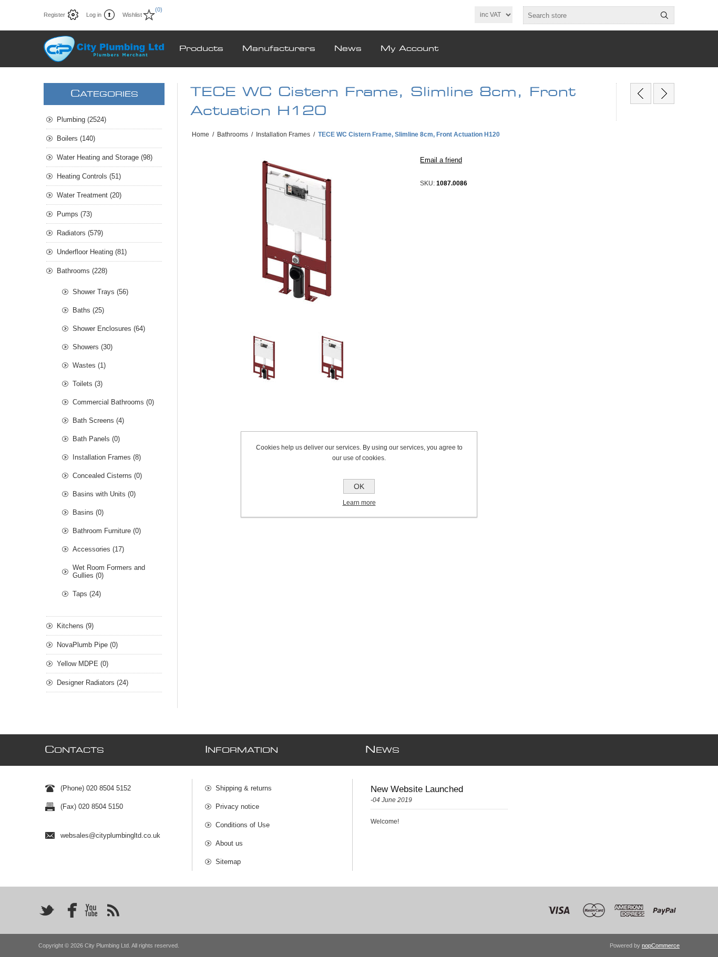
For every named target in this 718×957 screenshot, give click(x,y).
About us (229, 843)
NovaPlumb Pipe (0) (87, 645)
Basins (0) (88, 512)
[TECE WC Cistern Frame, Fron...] (640, 93)
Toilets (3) (87, 384)
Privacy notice (237, 806)
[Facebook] (68, 910)
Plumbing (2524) (81, 119)
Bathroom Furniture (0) (107, 531)
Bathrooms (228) (82, 271)
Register (54, 15)
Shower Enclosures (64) (109, 328)
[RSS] (113, 910)
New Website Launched (417, 789)
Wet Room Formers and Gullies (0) (109, 571)
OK (359, 486)
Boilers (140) (76, 138)
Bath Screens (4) (98, 420)
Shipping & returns (244, 788)
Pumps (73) (74, 214)
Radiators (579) (80, 233)
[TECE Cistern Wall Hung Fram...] (663, 93)
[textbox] (589, 15)
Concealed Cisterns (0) (107, 476)
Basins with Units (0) (104, 494)
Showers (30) (92, 347)
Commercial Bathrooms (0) (113, 402)
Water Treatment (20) (89, 195)
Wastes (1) (89, 365)
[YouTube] (91, 910)
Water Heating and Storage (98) (104, 157)
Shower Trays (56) (100, 292)
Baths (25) (88, 310)
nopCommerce (661, 945)
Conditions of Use (243, 825)
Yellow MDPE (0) (82, 664)
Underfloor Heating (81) (92, 252)
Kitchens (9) (75, 626)
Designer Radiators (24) (92, 682)
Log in (93, 15)
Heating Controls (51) (89, 176)
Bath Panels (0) (96, 439)
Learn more (359, 502)
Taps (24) (87, 594)
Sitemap (228, 862)
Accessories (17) (98, 549)
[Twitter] (46, 910)
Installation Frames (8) (107, 457)
